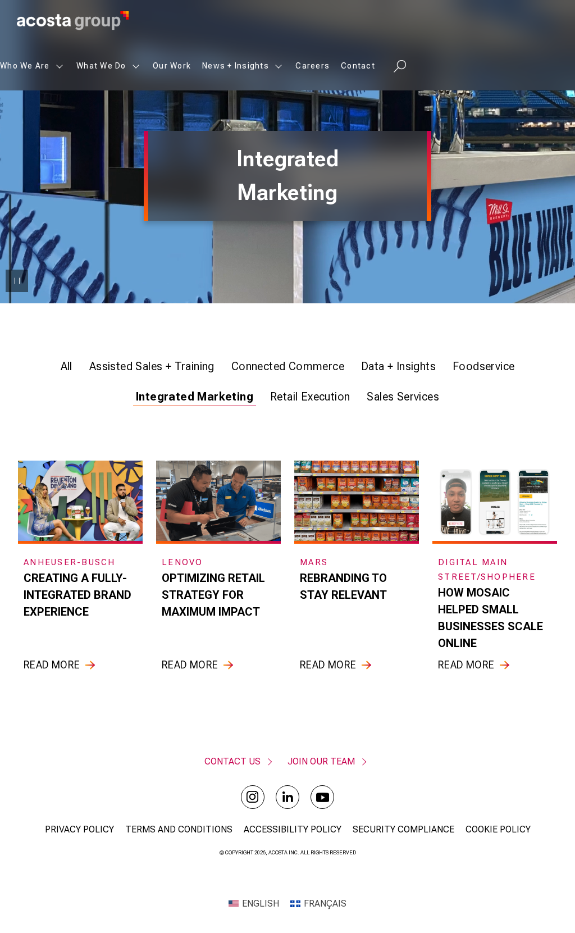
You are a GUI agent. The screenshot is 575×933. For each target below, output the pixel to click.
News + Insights (235, 65)
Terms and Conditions (178, 829)
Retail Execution (310, 396)
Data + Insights (398, 366)
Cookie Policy (498, 829)
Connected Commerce (287, 366)
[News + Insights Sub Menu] (278, 66)
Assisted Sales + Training (152, 366)
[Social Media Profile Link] (252, 797)
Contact (358, 65)
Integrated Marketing (194, 396)
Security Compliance (403, 829)
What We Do (101, 65)
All (66, 366)
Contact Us (232, 761)
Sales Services (403, 396)
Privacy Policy (79, 829)
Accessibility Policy (292, 829)
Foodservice (483, 366)
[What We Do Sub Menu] (136, 66)
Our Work (172, 65)
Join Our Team (321, 761)
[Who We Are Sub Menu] (59, 66)
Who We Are (25, 65)
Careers (312, 65)
